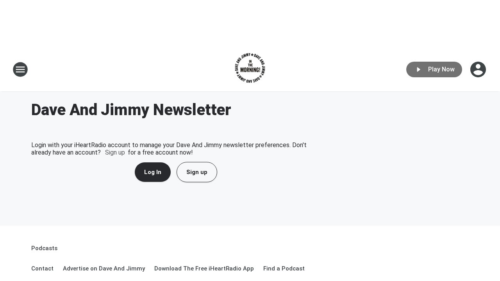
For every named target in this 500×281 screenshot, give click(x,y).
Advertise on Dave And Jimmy (104, 268)
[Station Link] (250, 69)
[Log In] (479, 69)
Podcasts (44, 248)
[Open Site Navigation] (20, 69)
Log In (152, 172)
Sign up (115, 152)
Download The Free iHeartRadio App (204, 268)
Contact (42, 268)
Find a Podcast (284, 268)
